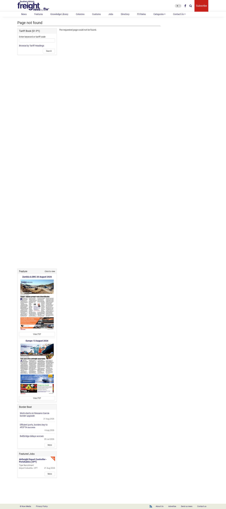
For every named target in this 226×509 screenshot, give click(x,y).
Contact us (201, 506)
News (24, 14)
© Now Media (25, 506)
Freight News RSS (150, 506)
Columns (80, 14)
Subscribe (201, 5)
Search (49, 51)
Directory (125, 14)
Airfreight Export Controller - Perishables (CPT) (33, 460)
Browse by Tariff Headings (31, 45)
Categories (158, 14)
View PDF (37, 334)
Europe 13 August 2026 (37, 341)
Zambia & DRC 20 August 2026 (37, 277)
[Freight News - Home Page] (35, 6)
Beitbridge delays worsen (32, 436)
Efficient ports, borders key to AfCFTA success (34, 426)
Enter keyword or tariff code (32, 37)
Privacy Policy (42, 506)
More (50, 445)
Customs (96, 14)
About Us (159, 506)
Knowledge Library (59, 14)
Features (38, 14)
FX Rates (141, 14)
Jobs (110, 14)
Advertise (172, 506)
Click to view (50, 271)
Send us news (186, 506)
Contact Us (178, 14)
